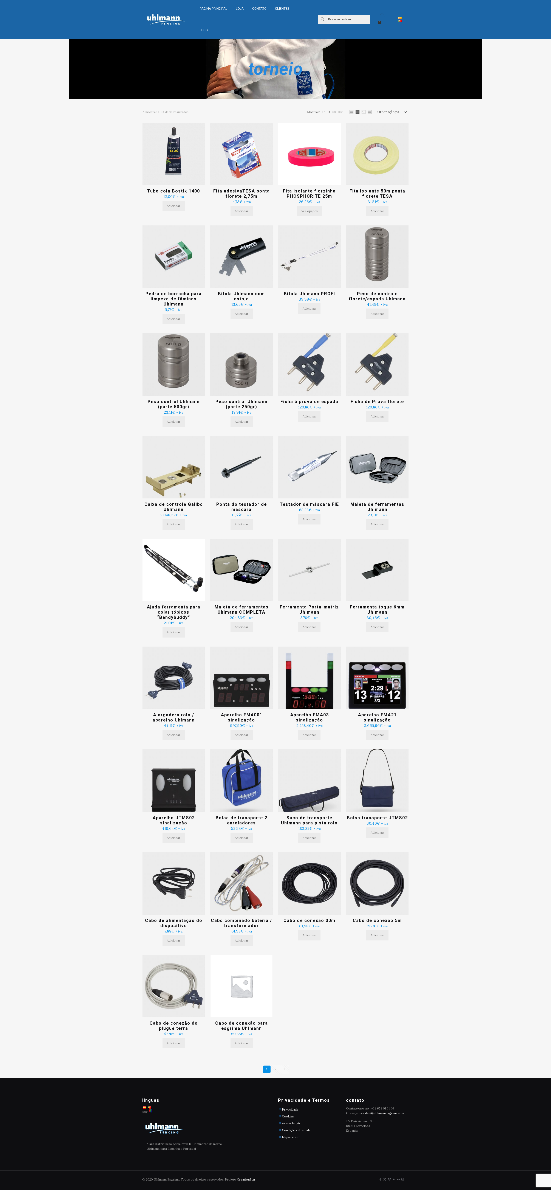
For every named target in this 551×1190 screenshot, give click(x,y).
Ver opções (309, 211)
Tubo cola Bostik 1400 (173, 191)
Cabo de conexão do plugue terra (174, 1026)
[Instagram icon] (402, 1179)
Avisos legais (291, 1123)
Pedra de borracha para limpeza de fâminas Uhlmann (173, 299)
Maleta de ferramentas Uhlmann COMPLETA (242, 609)
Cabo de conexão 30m (309, 920)
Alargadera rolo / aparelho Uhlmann (174, 717)
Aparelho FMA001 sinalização (241, 717)
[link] (240, 19)
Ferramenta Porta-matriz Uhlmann (309, 609)
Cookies (288, 1116)
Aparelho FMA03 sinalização (309, 717)
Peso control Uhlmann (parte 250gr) (241, 404)
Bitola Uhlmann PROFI (309, 293)
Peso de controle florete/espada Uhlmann (377, 296)
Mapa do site (291, 1137)
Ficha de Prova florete (377, 401)
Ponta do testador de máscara (241, 507)
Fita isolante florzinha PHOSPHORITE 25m (309, 193)
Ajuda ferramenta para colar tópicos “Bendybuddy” (173, 612)
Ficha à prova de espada (309, 401)
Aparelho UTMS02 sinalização (174, 820)
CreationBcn (246, 1179)
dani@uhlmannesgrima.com (384, 1113)
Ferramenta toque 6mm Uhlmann (377, 609)
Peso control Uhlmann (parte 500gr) (174, 404)
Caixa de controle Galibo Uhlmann (173, 507)
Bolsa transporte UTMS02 (377, 817)
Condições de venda (296, 1130)
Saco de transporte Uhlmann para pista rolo (309, 820)
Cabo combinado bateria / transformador (241, 923)
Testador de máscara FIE (309, 504)
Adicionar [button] (173, 206)
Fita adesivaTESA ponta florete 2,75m (241, 193)
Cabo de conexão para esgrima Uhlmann (241, 1026)
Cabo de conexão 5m (377, 920)
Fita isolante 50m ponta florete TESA (377, 193)
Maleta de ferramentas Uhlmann (377, 507)
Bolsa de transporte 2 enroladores (241, 820)
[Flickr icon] (398, 1179)
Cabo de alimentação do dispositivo (173, 923)
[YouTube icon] (393, 1179)
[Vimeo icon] (389, 1179)
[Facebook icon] (380, 1179)
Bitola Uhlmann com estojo (241, 296)
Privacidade (290, 1109)
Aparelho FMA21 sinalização (377, 717)
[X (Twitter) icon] (384, 1179)
